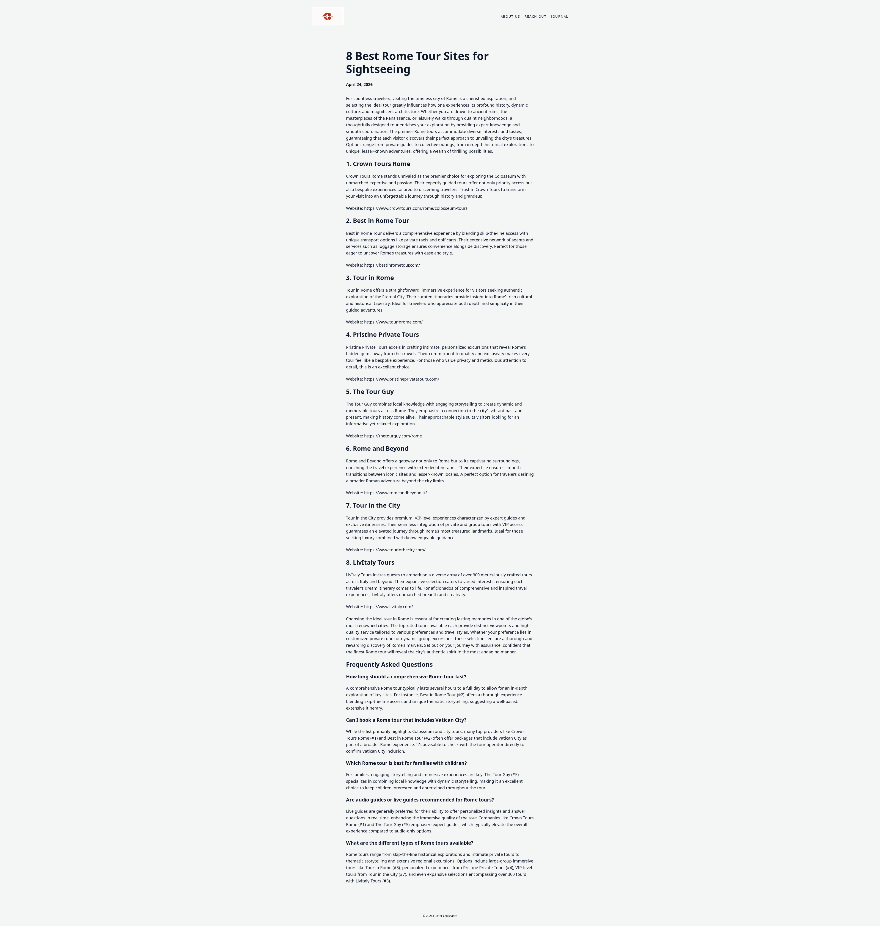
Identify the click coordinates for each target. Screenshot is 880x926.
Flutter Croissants (445, 916)
